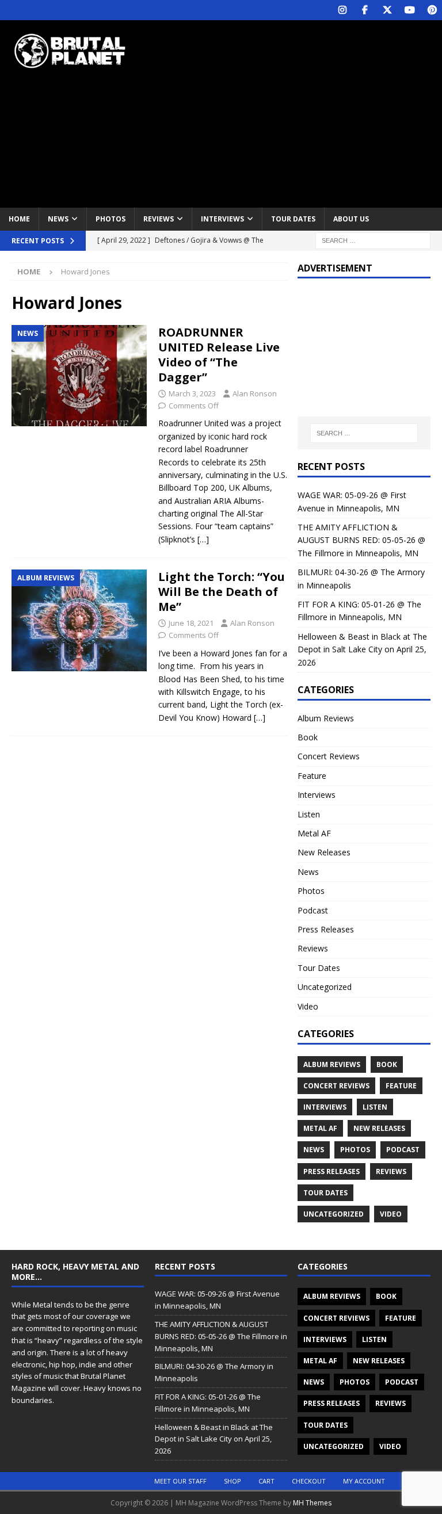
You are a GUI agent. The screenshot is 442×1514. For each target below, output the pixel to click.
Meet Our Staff (180, 1481)
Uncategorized (325, 986)
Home (19, 219)
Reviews (158, 219)
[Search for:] (372, 239)
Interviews (222, 219)
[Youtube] (409, 10)
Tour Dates (293, 219)
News (58, 219)
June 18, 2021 (191, 623)
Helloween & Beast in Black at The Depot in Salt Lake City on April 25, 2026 (362, 649)
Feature (312, 775)
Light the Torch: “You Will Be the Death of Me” (221, 591)
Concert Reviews (329, 756)
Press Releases (326, 929)
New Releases (324, 852)
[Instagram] (342, 10)
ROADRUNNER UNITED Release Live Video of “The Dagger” (219, 354)
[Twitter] (387, 10)
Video (308, 1006)
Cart (266, 1481)
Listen (309, 814)
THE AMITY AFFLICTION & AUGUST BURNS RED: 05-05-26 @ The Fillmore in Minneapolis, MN (361, 540)
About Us (351, 219)
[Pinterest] (432, 10)
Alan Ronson (255, 393)
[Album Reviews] (79, 620)
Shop (232, 1481)
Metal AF (314, 833)
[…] (203, 539)
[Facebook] (365, 10)
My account (364, 1481)
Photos (110, 219)
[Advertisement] (301, 112)
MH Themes (312, 1503)
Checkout (309, 1481)
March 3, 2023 (192, 393)
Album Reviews (326, 718)
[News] (79, 375)
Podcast (313, 910)
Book (308, 737)
